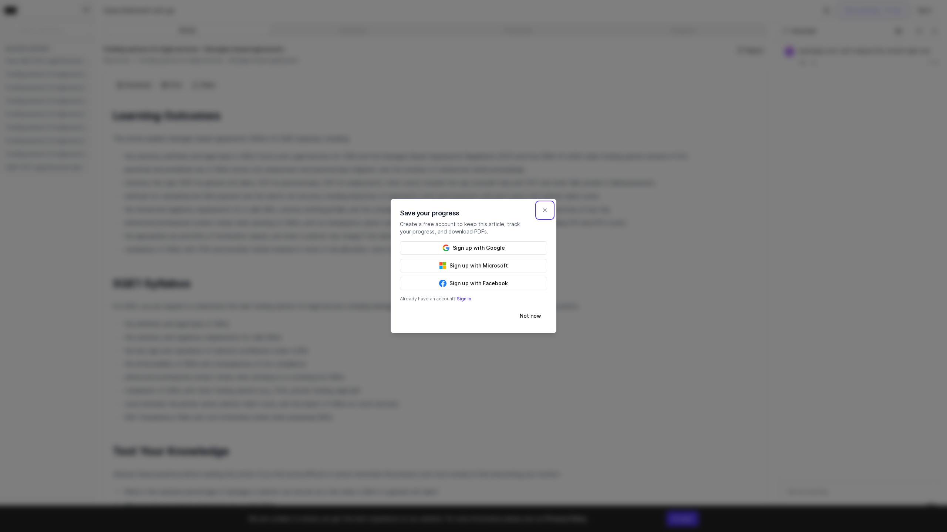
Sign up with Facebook (478, 283)
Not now (530, 316)
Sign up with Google (479, 248)
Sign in (464, 298)
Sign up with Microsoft (478, 265)
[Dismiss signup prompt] (545, 210)
